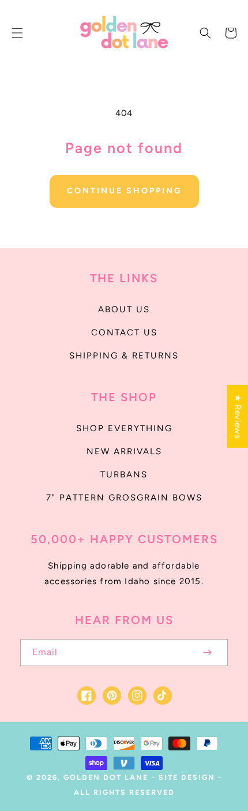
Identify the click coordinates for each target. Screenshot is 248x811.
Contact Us (124, 332)
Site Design (187, 777)
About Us (124, 309)
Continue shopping (124, 191)
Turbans (124, 474)
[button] (17, 33)
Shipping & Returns (124, 355)
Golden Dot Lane (105, 777)
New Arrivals (124, 451)
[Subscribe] (207, 652)
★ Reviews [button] (237, 416)
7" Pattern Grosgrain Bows (124, 497)
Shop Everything (124, 428)
